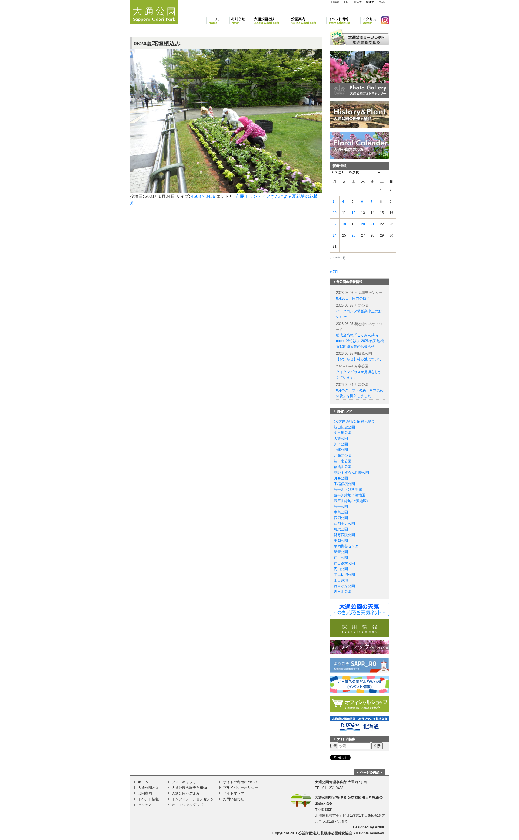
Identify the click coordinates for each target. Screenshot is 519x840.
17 (335, 224)
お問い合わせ (233, 799)
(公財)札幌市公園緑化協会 (354, 421)
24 (335, 235)
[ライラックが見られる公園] (359, 647)
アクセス (368, 20)
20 (363, 224)
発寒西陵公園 (344, 535)
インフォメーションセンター (194, 799)
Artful (379, 827)
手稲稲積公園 (344, 484)
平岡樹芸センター (348, 546)
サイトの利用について (240, 782)
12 (353, 213)
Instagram (383, 20)
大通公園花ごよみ (186, 793)
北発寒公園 (342, 455)
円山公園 (341, 569)
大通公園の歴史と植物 (189, 788)
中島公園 (341, 512)
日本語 (335, 2)
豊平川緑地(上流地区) (351, 501)
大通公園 (341, 438)
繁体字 (370, 2)
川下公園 (341, 444)
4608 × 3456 (203, 196)
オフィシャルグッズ (187, 805)
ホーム (217, 20)
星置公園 (341, 552)
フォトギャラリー (186, 782)
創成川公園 (342, 467)
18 (344, 224)
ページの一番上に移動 (369, 772)
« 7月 (334, 272)
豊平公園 (341, 506)
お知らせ (240, 20)
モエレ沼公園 (344, 575)
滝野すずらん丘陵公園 (351, 472)
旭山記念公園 (344, 427)
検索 (333, 746)
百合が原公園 (344, 586)
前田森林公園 (344, 563)
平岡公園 (341, 541)
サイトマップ (233, 793)
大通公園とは (270, 20)
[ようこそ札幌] (359, 665)
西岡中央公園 (344, 524)
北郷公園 (341, 450)
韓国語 (382, 2)
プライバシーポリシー (240, 788)
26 (353, 235)
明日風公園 (342, 433)
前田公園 (341, 558)
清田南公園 (342, 461)
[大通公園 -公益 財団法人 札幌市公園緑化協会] (154, 11)
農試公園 (341, 529)
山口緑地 (341, 580)
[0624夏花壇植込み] (226, 121)
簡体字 (357, 2)
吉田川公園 (342, 592)
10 (335, 213)
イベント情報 (343, 20)
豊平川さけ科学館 (348, 489)
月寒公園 (341, 478)
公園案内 (307, 20)
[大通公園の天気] (359, 609)
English (346, 2)
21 (372, 224)
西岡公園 (341, 518)
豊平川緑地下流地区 (349, 495)
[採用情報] (359, 628)
